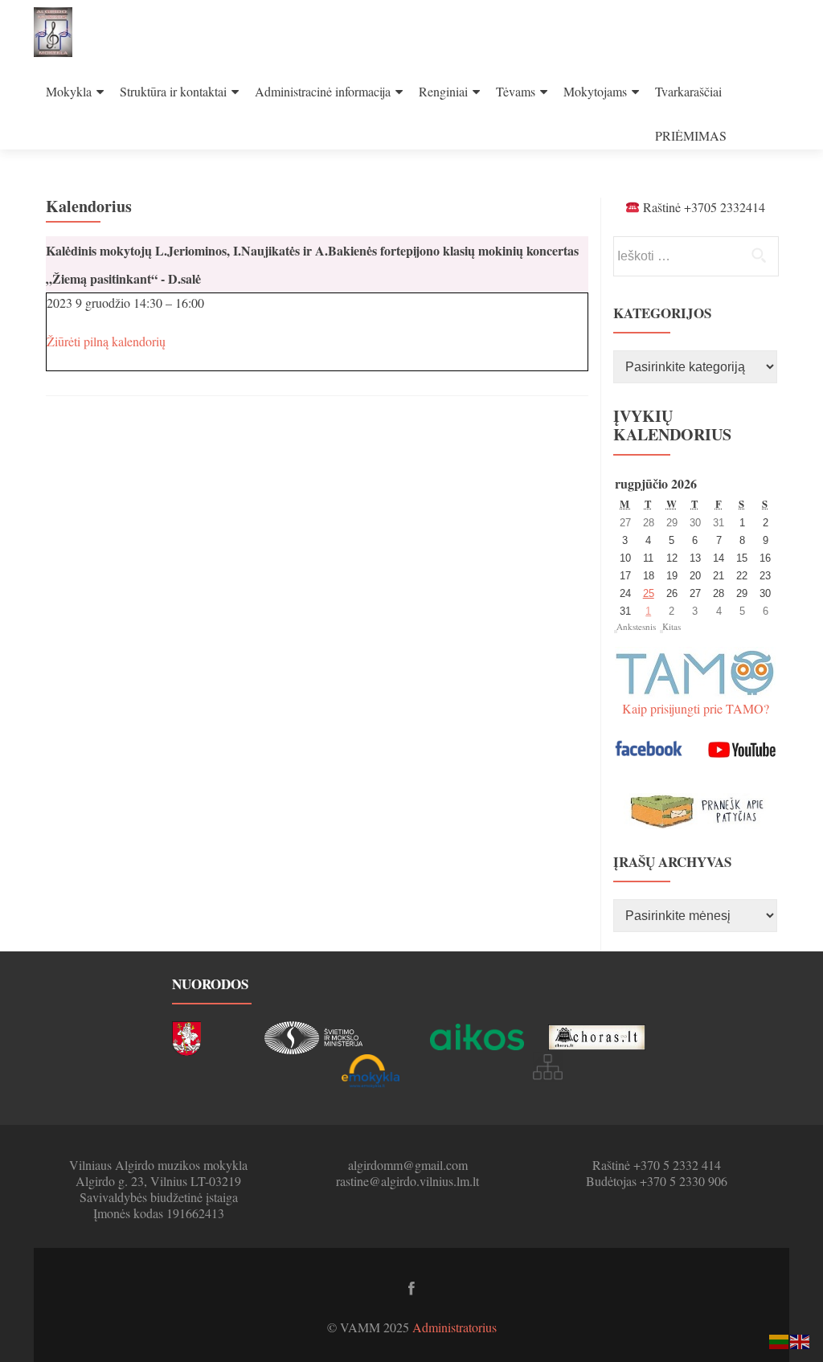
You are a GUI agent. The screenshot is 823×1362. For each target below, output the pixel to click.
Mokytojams (595, 91)
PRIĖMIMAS (691, 135)
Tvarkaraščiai (688, 91)
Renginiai (443, 91)
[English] (800, 1339)
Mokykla (69, 91)
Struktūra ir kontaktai (173, 91)
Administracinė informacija (323, 91)
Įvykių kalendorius (672, 425)
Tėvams (515, 91)
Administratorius (454, 1327)
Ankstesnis (636, 626)
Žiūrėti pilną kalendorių (106, 341)
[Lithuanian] (779, 1339)
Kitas (671, 626)
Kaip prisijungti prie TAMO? (695, 708)
